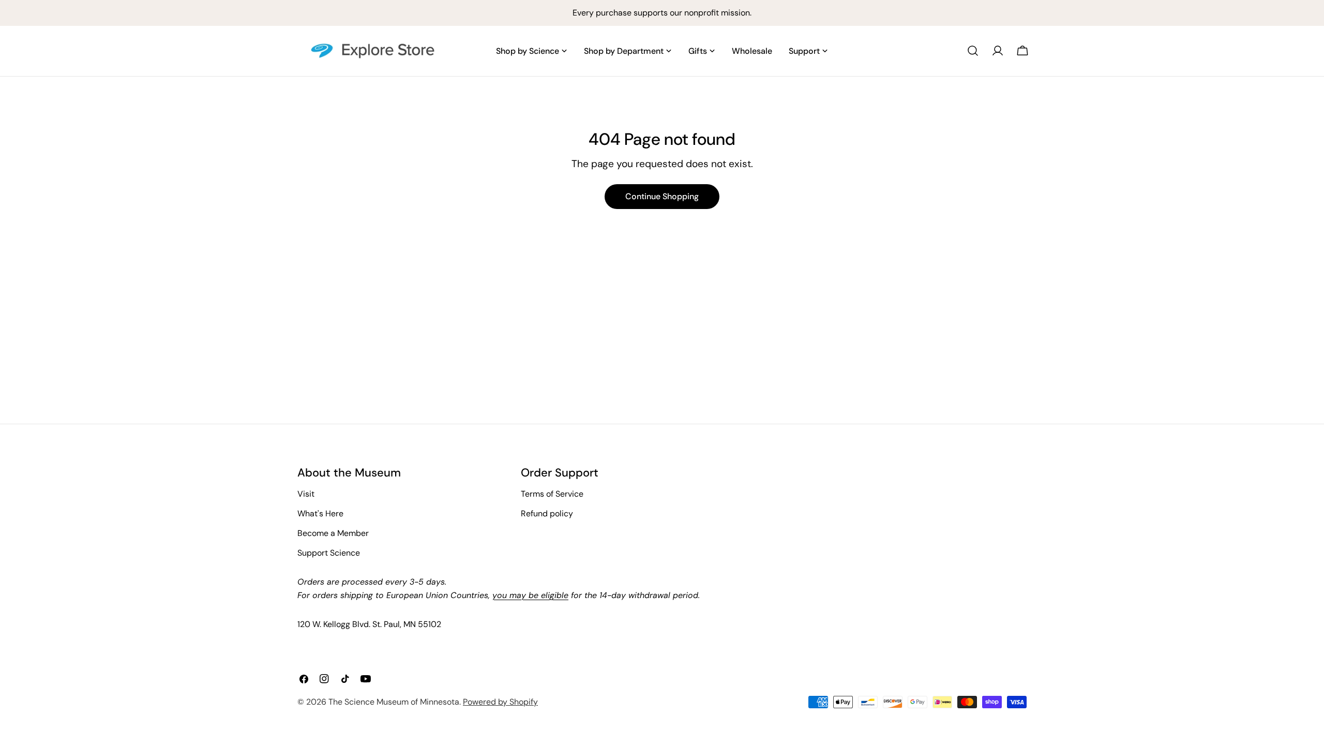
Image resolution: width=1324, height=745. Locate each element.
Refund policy (547, 513)
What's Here (320, 513)
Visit (305, 493)
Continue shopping (662, 196)
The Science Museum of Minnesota (393, 701)
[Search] (972, 50)
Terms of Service (552, 493)
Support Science (328, 552)
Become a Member (333, 533)
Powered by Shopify (500, 701)
